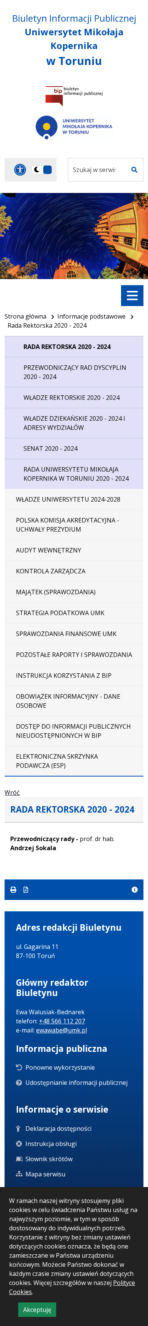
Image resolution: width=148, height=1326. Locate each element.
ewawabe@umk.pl (61, 1030)
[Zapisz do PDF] (26, 890)
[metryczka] (135, 889)
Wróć (12, 792)
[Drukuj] (14, 890)
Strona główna (25, 316)
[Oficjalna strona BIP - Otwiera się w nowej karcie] (74, 96)
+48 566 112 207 (62, 1021)
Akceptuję (39, 1311)
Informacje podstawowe (91, 316)
